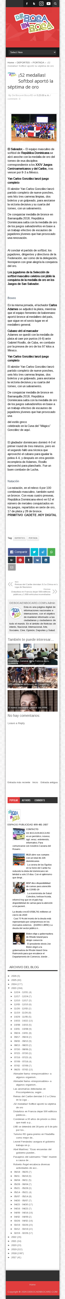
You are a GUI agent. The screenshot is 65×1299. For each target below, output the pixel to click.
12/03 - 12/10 (21, 1004)
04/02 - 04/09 (21, 1216)
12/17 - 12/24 (21, 996)
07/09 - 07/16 (21, 1061)
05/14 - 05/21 (21, 1192)
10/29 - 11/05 (21, 1016)
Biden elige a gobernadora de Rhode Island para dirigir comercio (39, 937)
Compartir (21, 551)
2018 (14, 1253)
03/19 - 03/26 (21, 1224)
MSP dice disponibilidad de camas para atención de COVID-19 (38, 886)
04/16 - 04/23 (21, 1208)
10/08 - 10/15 (21, 1024)
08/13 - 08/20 (21, 1045)
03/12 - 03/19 (21, 1229)
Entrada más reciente (19, 782)
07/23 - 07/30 (21, 1053)
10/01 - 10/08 (21, 1029)
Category (14, 806)
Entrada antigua (49, 782)
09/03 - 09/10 (21, 1041)
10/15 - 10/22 (21, 1020)
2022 (14, 1237)
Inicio (35, 782)
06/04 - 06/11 (21, 1180)
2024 (14, 984)
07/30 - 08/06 (21, 1049)
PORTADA (33, 538)
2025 (14, 980)
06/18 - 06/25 (21, 1172)
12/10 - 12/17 (21, 1000)
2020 (14, 1245)
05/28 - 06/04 (21, 1184)
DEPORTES (20, 538)
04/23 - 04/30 (21, 1204)
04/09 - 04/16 (21, 1212)
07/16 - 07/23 (21, 1057)
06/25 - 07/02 (21, 1069)
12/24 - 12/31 (21, 992)
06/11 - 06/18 (21, 1176)
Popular (14, 800)
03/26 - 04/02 (21, 1220)
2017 (14, 1257)
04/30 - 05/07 (21, 1200)
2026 (14, 976)
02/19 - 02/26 (21, 1233)
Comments (39, 800)
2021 (14, 1241)
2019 (14, 1249)
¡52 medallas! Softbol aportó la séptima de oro (30, 81)
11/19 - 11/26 (21, 1012)
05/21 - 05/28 (21, 1188)
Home (32, 1284)
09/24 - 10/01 (21, 1033)
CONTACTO (32, 829)
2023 (14, 988)
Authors (26, 800)
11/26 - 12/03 (21, 1008)
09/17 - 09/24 (21, 1037)
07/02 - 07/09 (21, 1065)
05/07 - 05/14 (21, 1196)
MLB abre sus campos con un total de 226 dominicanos (37, 857)
